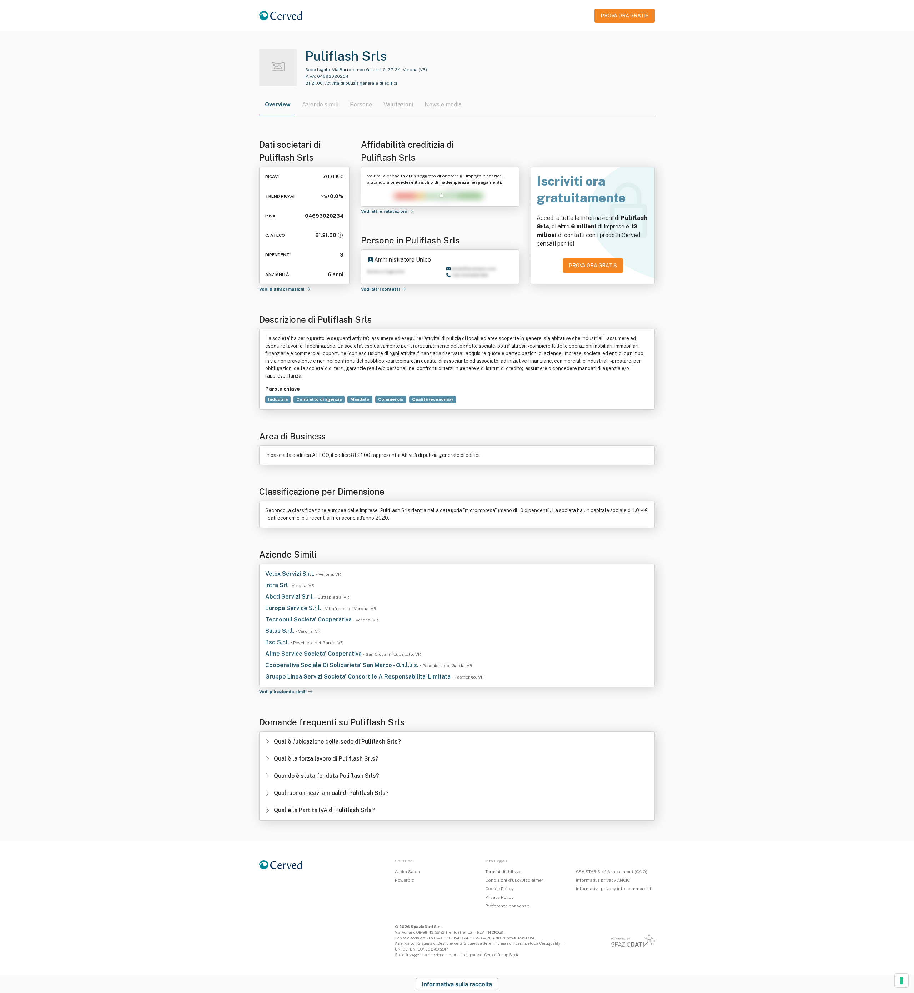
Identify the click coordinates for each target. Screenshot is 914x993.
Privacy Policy (499, 897)
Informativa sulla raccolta (457, 984)
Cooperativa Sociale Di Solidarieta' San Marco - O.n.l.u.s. (342, 665)
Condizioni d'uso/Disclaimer (514, 880)
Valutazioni (398, 104)
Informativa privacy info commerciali (614, 888)
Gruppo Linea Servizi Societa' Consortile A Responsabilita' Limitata (358, 676)
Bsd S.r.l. (278, 642)
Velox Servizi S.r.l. (290, 573)
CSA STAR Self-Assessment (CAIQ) (611, 871)
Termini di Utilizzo (503, 871)
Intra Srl (277, 585)
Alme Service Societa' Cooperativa (314, 653)
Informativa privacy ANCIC (603, 880)
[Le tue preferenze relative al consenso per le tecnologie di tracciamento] (901, 980)
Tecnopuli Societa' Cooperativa (309, 619)
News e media (443, 104)
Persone (361, 104)
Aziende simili (320, 104)
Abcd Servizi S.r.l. (290, 596)
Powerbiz (404, 880)
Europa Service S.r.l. (293, 608)
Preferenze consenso (507, 905)
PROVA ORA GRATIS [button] (625, 16)
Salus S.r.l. (280, 630)
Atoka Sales (407, 871)
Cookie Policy (499, 888)
